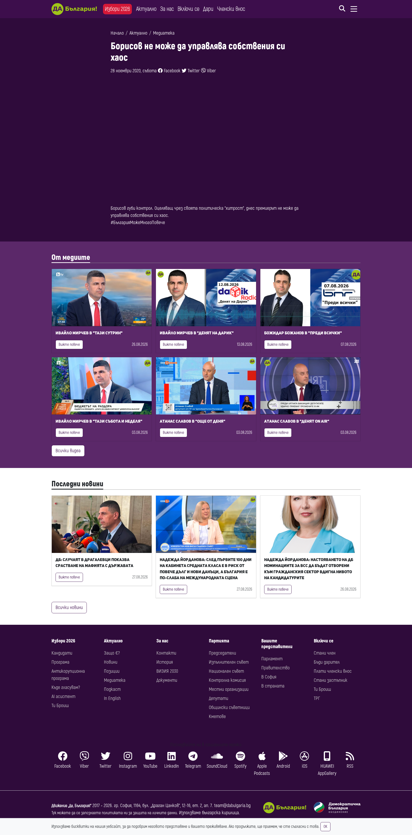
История (164, 662)
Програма (60, 662)
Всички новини (69, 607)
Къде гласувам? (66, 687)
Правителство (275, 668)
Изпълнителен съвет (229, 662)
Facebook (171, 71)
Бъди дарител (327, 662)
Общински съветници (229, 707)
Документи (166, 680)
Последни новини (77, 484)
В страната (272, 686)
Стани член (324, 653)
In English (112, 698)
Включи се (188, 8)
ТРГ (317, 698)
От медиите (71, 257)
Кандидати (62, 653)
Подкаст (112, 689)
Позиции (111, 671)
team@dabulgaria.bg (232, 806)
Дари (208, 8)
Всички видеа (68, 451)
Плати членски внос (333, 671)
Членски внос (231, 8)
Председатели (222, 653)
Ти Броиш (60, 706)
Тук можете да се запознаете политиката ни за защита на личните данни (114, 812)
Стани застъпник (330, 680)
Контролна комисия (227, 680)
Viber (211, 71)
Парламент (272, 659)
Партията (219, 641)
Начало (117, 33)
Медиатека (164, 33)
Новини (110, 662)
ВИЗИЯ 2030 (167, 671)
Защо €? (112, 653)
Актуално (146, 8)
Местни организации (228, 689)
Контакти (166, 653)
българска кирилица (220, 813)
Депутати (218, 698)
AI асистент (63, 696)
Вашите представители (277, 644)
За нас (167, 8)
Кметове (217, 716)
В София (268, 677)
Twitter (193, 71)
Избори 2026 (117, 8)
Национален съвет (226, 671)
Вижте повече (69, 344)
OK (325, 826)
